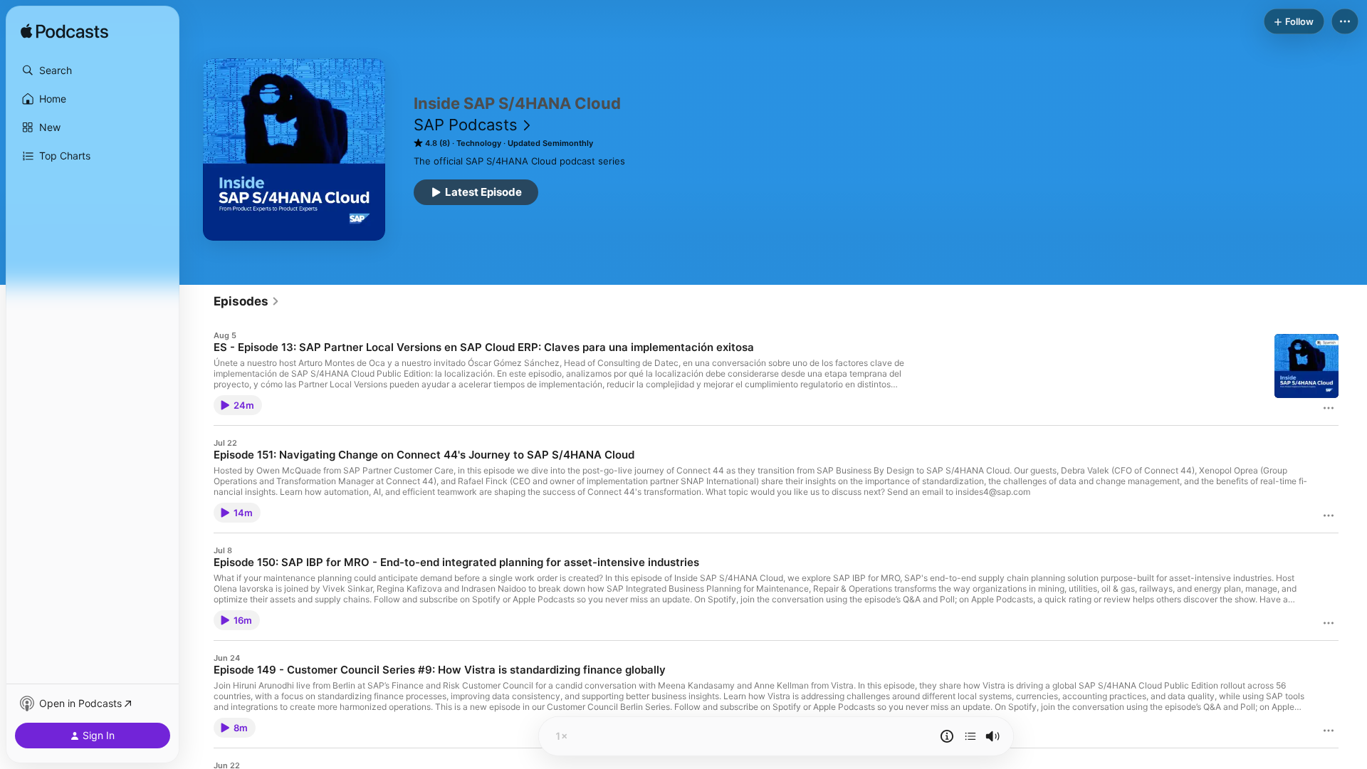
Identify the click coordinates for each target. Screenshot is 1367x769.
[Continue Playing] (970, 736)
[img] (64, 32)
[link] (247, 301)
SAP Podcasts (466, 124)
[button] (92, 70)
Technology (478, 143)
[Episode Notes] (946, 736)
